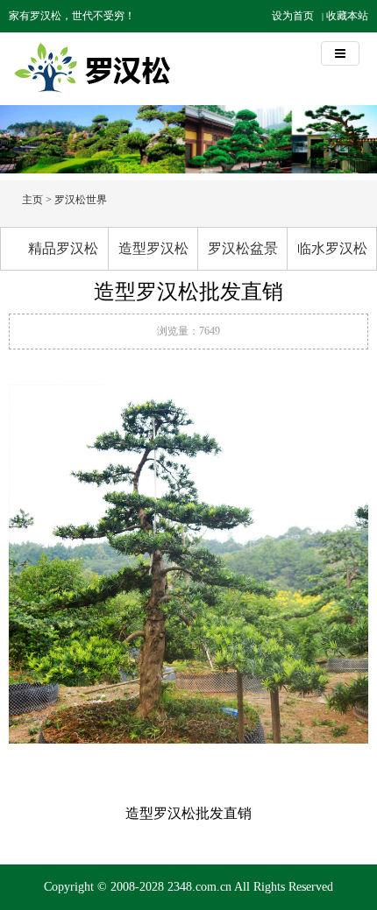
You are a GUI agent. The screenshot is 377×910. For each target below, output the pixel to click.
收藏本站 (347, 16)
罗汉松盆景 (243, 248)
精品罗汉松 (63, 248)
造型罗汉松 (153, 248)
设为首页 (293, 16)
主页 (32, 200)
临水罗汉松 (332, 248)
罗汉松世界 (80, 200)
